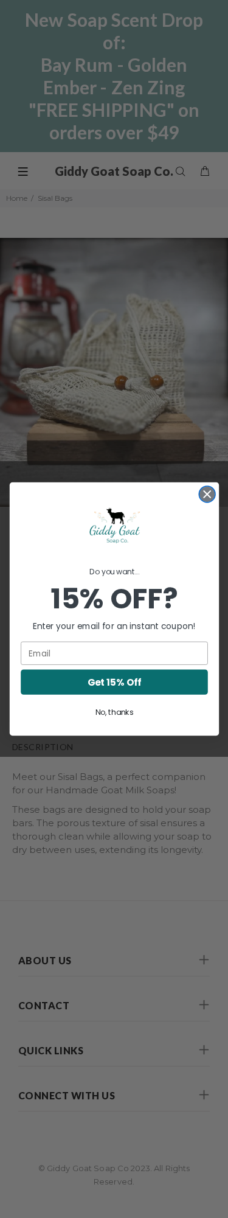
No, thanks (114, 712)
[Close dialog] (207, 494)
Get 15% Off (114, 681)
